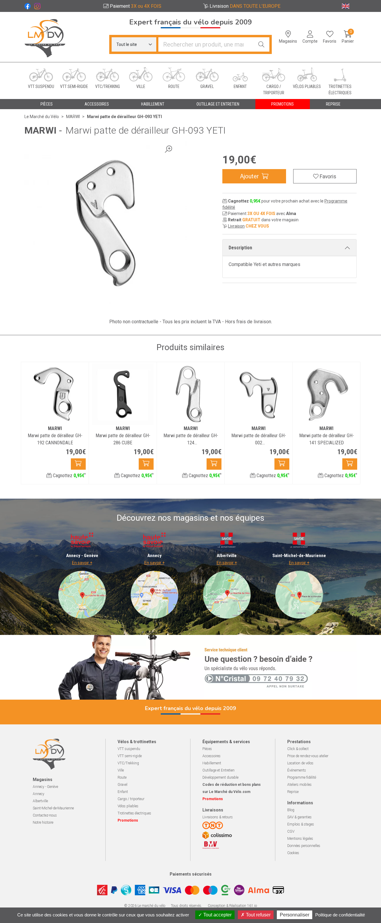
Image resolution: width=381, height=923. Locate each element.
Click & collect (298, 749)
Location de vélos (300, 763)
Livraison (236, 226)
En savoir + (82, 562)
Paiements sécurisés (191, 874)
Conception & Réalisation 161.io (232, 906)
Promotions (282, 104)
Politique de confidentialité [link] (340, 914)
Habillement (211, 763)
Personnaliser (294, 914)
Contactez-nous (45, 815)
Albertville (40, 801)
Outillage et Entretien (218, 770)
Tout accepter (217, 914)
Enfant (123, 792)
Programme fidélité (301, 777)
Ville (121, 770)
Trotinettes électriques (134, 813)
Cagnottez (69, 475)
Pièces (207, 749)
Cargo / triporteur (131, 799)
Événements (296, 770)
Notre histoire (43, 822)
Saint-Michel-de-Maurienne (53, 808)
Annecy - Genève (45, 787)
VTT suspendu (129, 749)
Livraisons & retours (217, 817)
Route (122, 777)
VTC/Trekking (128, 763)
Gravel (122, 785)
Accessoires (211, 756)
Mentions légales (300, 839)
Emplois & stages (300, 824)
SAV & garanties (299, 817)
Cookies (293, 853)
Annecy (38, 794)
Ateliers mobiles (299, 785)
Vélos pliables (128, 806)
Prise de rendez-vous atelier (307, 756)
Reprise (293, 792)
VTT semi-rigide (130, 756)
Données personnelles (303, 846)
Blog (290, 810)
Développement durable (220, 777)
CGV (290, 831)
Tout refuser (258, 914)
